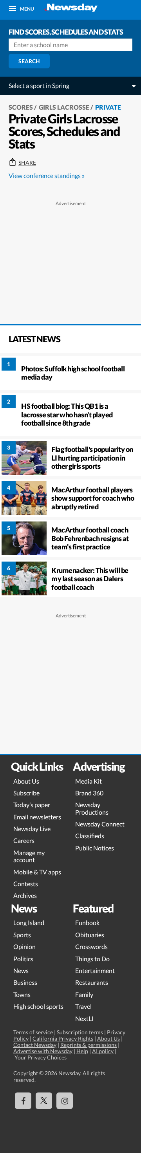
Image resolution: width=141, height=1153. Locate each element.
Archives (25, 895)
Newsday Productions (91, 808)
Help (82, 1051)
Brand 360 (89, 793)
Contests (25, 883)
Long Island (28, 922)
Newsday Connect (100, 824)
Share (27, 163)
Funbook (87, 922)
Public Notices (94, 848)
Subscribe (26, 793)
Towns (22, 994)
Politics (23, 958)
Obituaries (89, 934)
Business (25, 982)
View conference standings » (47, 175)
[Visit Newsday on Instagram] (64, 1100)
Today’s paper (31, 804)
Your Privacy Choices (40, 1057)
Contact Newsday (34, 1044)
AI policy (103, 1051)
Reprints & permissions (88, 1044)
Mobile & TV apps (37, 872)
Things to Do (92, 958)
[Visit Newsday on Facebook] (23, 1100)
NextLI (84, 1018)
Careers (23, 840)
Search (29, 61)
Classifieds (89, 835)
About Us (26, 781)
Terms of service (33, 1032)
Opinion (24, 946)
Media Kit (88, 781)
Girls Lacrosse (64, 107)
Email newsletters (37, 817)
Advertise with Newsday (42, 1051)
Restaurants (91, 982)
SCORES (21, 107)
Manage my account (29, 856)
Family (84, 994)
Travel (83, 1006)
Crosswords (91, 946)
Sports (22, 934)
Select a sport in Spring (39, 85)
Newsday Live (32, 828)
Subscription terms (80, 1032)
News (21, 970)
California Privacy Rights (63, 1038)
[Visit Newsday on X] (44, 1100)
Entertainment (95, 970)
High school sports (38, 1006)
